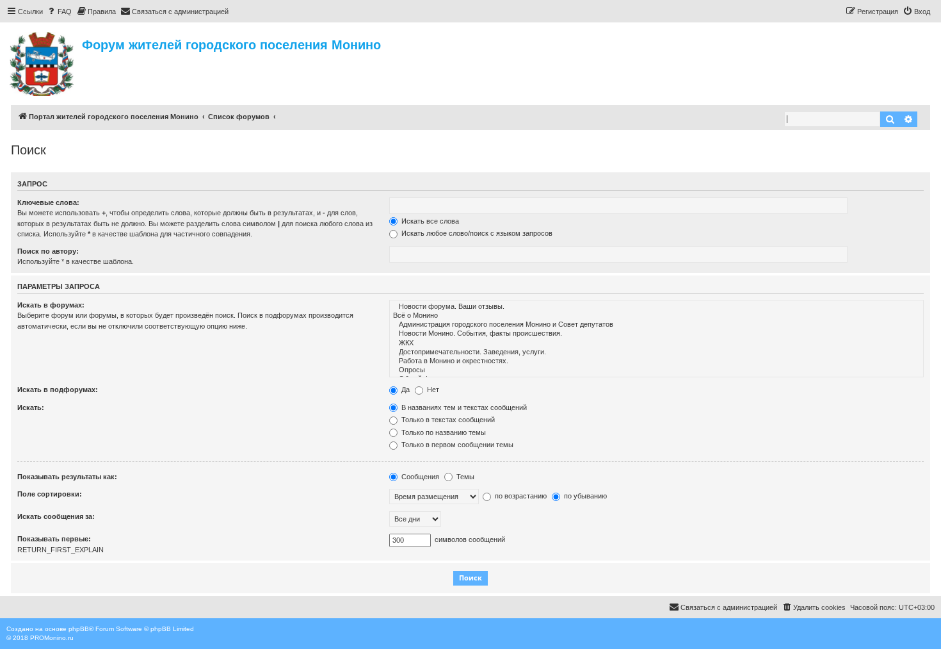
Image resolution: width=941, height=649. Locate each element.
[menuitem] (59, 11)
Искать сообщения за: (56, 516)
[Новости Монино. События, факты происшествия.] (656, 333)
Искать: (30, 407)
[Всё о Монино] (656, 315)
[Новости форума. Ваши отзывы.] (656, 306)
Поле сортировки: (49, 494)
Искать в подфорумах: (57, 389)
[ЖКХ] (656, 343)
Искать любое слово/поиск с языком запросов (475, 233)
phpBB (78, 628)
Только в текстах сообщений (447, 419)
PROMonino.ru (52, 637)
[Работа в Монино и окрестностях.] (656, 361)
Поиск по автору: (48, 251)
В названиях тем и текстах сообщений (463, 407)
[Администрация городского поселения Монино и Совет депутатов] (656, 324)
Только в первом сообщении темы (456, 444)
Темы (464, 477)
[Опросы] (656, 370)
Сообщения (419, 477)
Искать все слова (429, 221)
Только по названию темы (442, 432)
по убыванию (584, 496)
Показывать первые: (54, 539)
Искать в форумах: (50, 305)
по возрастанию (520, 496)
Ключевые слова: (48, 202)
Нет (432, 389)
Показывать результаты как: (67, 477)
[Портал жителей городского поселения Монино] (42, 62)
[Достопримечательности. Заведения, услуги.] (656, 352)
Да (404, 389)
